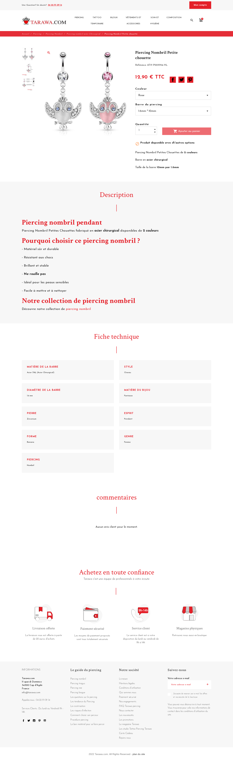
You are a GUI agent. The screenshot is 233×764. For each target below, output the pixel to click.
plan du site (139, 754)
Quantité (142, 124)
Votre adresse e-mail (178, 678)
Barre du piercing (148, 104)
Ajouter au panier (186, 131)
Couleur (141, 89)
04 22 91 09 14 (55, 5)
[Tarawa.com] (44, 20)
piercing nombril (79, 309)
